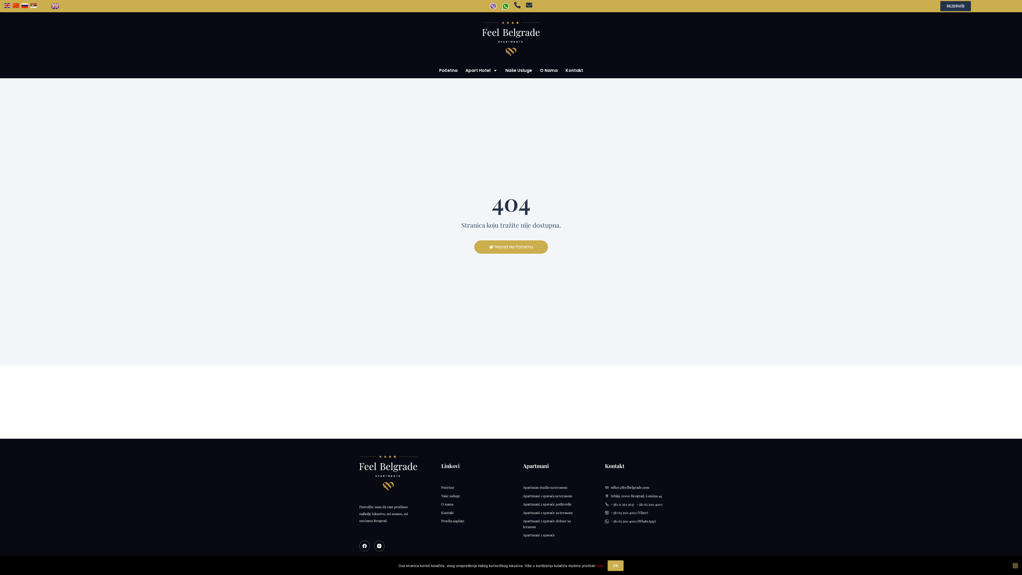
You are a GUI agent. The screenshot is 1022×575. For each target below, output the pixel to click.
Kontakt (574, 70)
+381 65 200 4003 (649, 504)
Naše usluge (518, 70)
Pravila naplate (452, 521)
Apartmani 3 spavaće (539, 535)
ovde (600, 565)
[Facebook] (364, 546)
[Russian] (26, 5)
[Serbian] (34, 5)
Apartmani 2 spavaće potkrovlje (547, 504)
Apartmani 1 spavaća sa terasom (547, 496)
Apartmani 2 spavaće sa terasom (548, 512)
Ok (615, 565)
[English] (8, 5)
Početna (448, 70)
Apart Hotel (478, 70)
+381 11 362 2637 (624, 504)
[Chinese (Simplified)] (17, 5)
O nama (549, 70)
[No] (1015, 565)
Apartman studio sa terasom (545, 487)
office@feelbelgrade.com (630, 487)
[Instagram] (379, 546)
